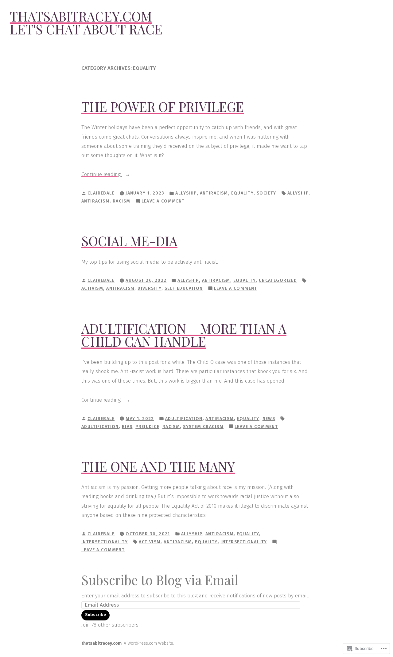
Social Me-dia (129, 241)
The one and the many (158, 466)
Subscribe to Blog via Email (159, 579)
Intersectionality (104, 542)
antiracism (214, 193)
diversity (149, 288)
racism (121, 201)
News (269, 418)
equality (242, 193)
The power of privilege (162, 106)
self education (184, 288)
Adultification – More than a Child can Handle (183, 335)
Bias (127, 426)
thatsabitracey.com (81, 16)
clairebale (101, 193)
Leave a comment (163, 201)
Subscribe (95, 614)
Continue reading (101, 175)
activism (92, 288)
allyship (185, 193)
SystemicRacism (203, 426)
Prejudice (147, 426)
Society (266, 193)
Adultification (184, 418)
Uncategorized (278, 280)
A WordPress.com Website (148, 643)
